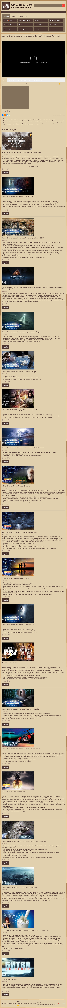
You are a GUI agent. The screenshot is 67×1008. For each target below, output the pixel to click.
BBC (37, 20)
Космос (37, 29)
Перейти (5, 172)
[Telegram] (7, 115)
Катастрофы (8, 24)
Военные (38, 24)
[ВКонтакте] (3, 115)
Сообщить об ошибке (59, 115)
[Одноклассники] (5, 115)
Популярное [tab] (23, 16)
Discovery (22, 29)
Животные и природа (56, 20)
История (53, 24)
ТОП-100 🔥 (8, 20)
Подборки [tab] (6, 16)
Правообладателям (30, 1003)
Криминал (7, 29)
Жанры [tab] (14, 16)
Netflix (21, 24)
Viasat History (54, 29)
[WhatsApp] (9, 115)
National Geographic (25, 20)
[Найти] (63, 5)
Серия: (4, 80)
